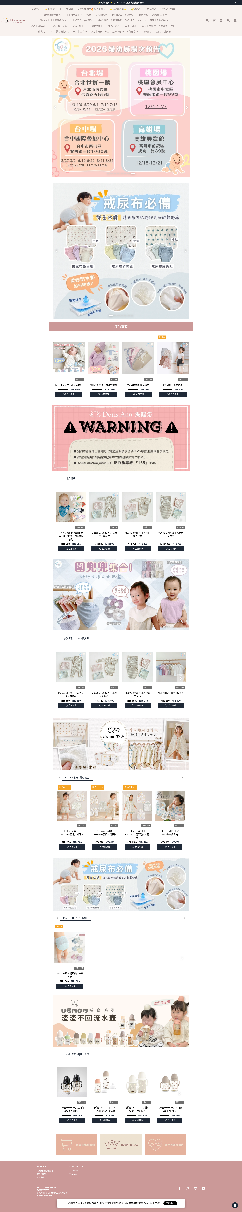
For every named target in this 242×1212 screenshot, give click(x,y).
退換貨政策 (42, 1174)
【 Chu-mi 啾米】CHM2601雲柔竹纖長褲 (104, 833)
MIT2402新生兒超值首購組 (68, 385)
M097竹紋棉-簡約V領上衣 (171, 692)
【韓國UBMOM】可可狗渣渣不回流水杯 (169, 1109)
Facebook (73, 1170)
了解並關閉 (170, 1203)
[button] (108, 173)
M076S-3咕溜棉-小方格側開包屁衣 (137, 534)
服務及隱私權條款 (45, 1170)
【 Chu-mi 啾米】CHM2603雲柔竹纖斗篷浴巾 (137, 834)
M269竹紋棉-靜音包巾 (138, 385)
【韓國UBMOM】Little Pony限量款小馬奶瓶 (104, 1109)
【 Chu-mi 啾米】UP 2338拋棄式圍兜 (169, 833)
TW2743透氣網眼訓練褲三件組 (70, 975)
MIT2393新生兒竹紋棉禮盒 (103, 385)
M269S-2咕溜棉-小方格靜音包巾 (170, 534)
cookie (80, 1203)
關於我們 (41, 1177)
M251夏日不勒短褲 (172, 385)
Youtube (73, 1174)
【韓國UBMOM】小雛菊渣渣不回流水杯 (137, 1109)
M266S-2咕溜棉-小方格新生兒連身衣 (104, 534)
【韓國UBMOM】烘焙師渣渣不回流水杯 (71, 1109)
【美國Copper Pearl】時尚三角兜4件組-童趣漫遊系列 (70, 536)
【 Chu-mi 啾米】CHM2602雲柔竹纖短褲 (72, 833)
